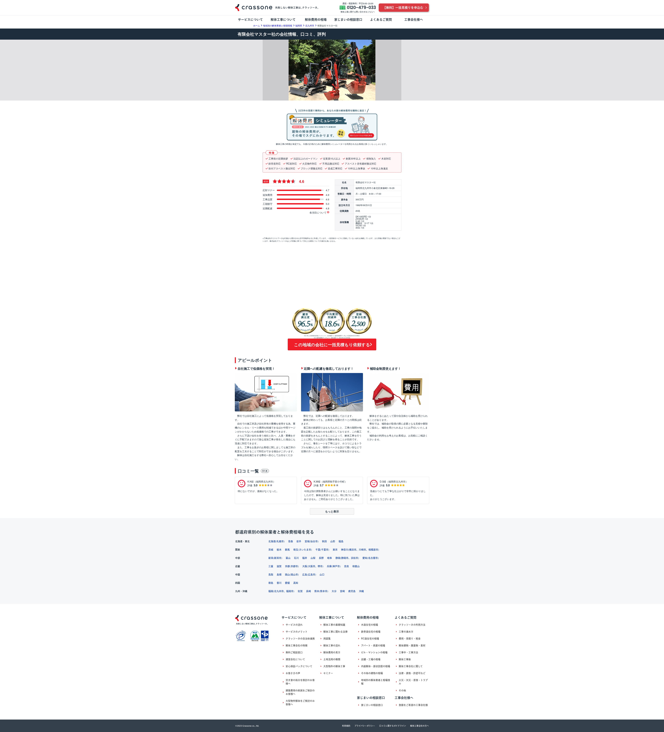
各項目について (318, 212)
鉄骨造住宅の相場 (370, 631)
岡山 (287, 574)
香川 (279, 583)
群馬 (287, 549)
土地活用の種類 (331, 659)
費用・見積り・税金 (410, 638)
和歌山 (356, 566)
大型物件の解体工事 (334, 666)
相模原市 (373, 549)
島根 (279, 574)
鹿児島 (352, 591)
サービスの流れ (294, 625)
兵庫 (329, 566)
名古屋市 (373, 558)
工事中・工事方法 (408, 652)
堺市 (320, 566)
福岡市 (289, 591)
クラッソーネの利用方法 (412, 625)
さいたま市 (305, 549)
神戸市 (336, 566)
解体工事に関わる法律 (335, 631)
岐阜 (329, 558)
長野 (321, 558)
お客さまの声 (293, 673)
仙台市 (314, 541)
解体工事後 (405, 659)
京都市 (294, 566)
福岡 (270, 591)
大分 (334, 591)
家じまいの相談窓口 (372, 705)
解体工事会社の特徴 (296, 645)
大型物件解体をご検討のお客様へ (300, 703)
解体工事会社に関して (411, 666)
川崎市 (362, 549)
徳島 (270, 583)
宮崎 (342, 591)
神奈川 (344, 549)
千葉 (317, 549)
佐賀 (300, 591)
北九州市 (279, 591)
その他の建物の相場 (372, 673)
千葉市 (324, 549)
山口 (322, 574)
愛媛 (287, 583)
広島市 (311, 574)
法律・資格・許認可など (412, 673)
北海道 (272, 541)
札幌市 (280, 541)
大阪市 (311, 566)
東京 (335, 549)
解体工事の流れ (331, 645)
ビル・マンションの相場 (374, 652)
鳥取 (270, 574)
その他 (402, 690)
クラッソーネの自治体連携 (300, 638)
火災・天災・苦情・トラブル (413, 682)
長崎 (308, 591)
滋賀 (279, 566)
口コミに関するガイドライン (392, 726)
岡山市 (294, 574)
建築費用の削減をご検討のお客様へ (300, 692)
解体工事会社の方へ (419, 726)
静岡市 (344, 558)
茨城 (270, 549)
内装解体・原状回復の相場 (375, 666)
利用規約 (346, 726)
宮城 (307, 541)
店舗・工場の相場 (370, 659)
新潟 (270, 558)
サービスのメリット (296, 631)
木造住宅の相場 (369, 625)
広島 (304, 574)
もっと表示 (332, 511)
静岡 (337, 558)
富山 (288, 558)
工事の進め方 (406, 631)
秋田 (324, 541)
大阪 (304, 566)
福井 (304, 558)
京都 (287, 566)
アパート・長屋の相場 (373, 645)
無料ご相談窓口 (294, 652)
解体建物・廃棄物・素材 (412, 645)
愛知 (364, 558)
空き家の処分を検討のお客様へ (300, 682)
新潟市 (277, 558)
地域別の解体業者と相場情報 (375, 682)
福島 (341, 541)
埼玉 (295, 549)
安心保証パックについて (299, 666)
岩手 (298, 541)
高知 (295, 583)
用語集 (327, 638)
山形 (332, 541)
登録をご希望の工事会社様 (413, 705)
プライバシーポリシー (364, 726)
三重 (270, 566)
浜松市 (354, 558)
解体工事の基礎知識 (334, 625)
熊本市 (323, 591)
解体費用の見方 (331, 652)
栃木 (279, 549)
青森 (290, 541)
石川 (296, 558)
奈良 (346, 566)
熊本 (316, 591)
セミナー (328, 673)
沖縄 (361, 591)
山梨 (313, 558)
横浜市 (352, 549)
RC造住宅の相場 (370, 638)
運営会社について (295, 659)
